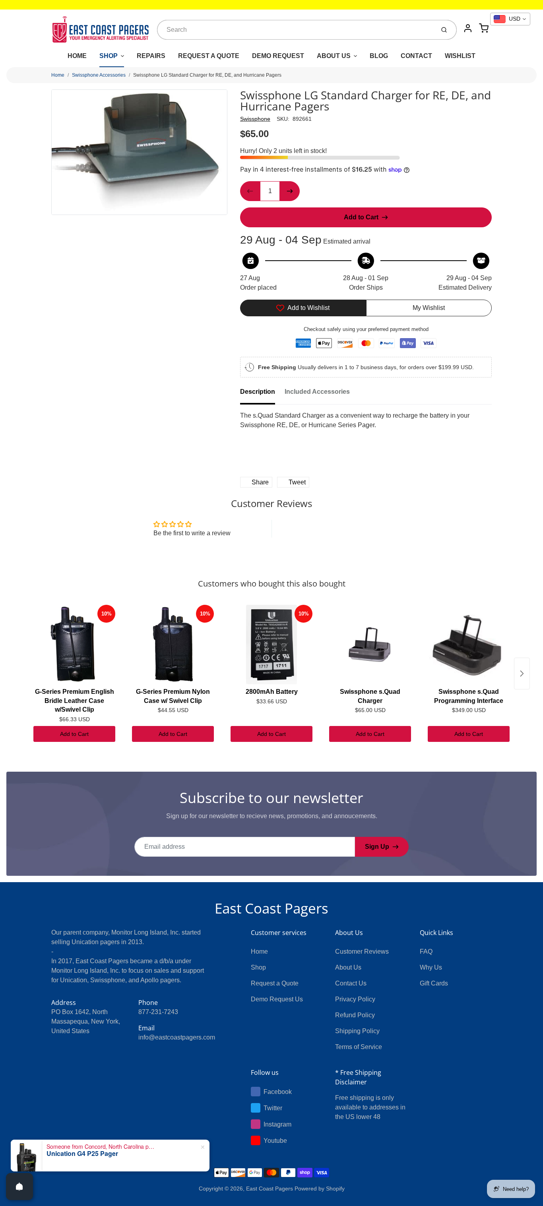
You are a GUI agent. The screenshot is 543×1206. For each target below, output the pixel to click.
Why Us (431, 967)
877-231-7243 (158, 1012)
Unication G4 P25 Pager (82, 1153)
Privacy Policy (355, 999)
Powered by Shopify (320, 1188)
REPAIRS (151, 55)
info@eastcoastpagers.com (176, 1037)
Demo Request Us (277, 999)
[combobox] (295, 30)
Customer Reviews (362, 951)
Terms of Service (358, 1046)
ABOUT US (334, 55)
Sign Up (377, 846)
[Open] (19, 1186)
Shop (258, 967)
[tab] (262, 394)
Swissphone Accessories (99, 75)
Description (257, 391)
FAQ (426, 951)
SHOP (108, 55)
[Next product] (522, 673)
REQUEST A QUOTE (208, 55)
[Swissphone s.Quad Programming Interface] (469, 644)
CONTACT (416, 55)
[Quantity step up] (290, 191)
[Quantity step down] (250, 191)
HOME (77, 55)
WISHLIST (460, 55)
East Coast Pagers (271, 908)
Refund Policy (355, 1015)
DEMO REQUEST (278, 55)
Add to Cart (74, 734)
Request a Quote (275, 983)
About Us (348, 967)
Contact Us (351, 983)
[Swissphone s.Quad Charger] (370, 644)
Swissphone (255, 119)
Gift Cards (434, 983)
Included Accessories (317, 391)
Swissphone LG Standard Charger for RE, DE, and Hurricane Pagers (207, 75)
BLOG (379, 55)
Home (57, 75)
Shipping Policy (357, 1031)
